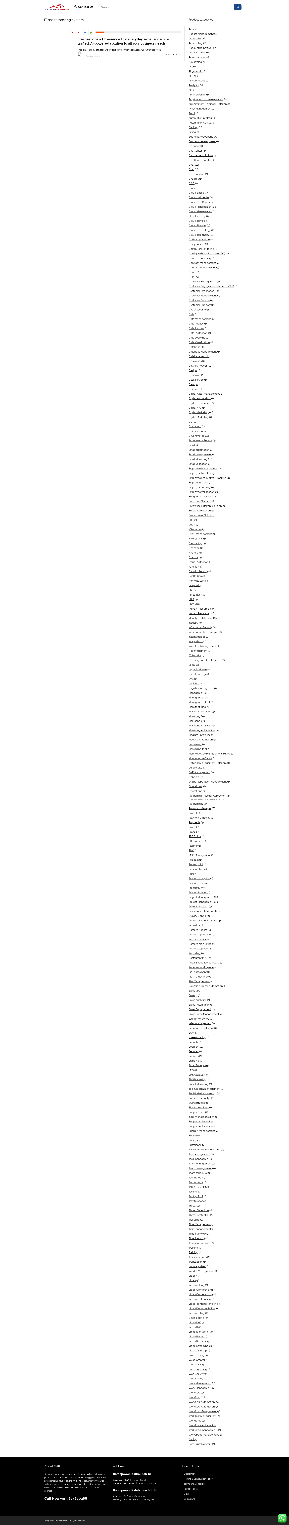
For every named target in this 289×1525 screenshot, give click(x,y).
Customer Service (199, 300)
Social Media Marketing (202, 1093)
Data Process (196, 328)
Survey (193, 1135)
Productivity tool (198, 892)
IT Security (195, 655)
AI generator (196, 71)
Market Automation (200, 711)
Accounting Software (201, 47)
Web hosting (196, 1364)
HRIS (191, 599)
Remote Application (200, 934)
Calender (194, 146)
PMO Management (200, 855)
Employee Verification (201, 491)
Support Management (202, 1130)
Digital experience (199, 403)
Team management (200, 1168)
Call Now (52, 1498)
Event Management (200, 533)
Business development (202, 141)
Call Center (195, 150)
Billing (192, 132)
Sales (192, 990)
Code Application (199, 239)
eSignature (195, 529)
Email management (200, 454)
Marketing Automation (202, 730)
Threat (192, 1205)
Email (192, 445)
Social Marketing (198, 1084)
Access (193, 29)
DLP (191, 421)
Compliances (196, 244)
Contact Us (85, 7)
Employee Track (198, 482)
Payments (194, 822)
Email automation (199, 449)
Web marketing (198, 1369)
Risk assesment (198, 971)
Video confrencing (200, 1299)
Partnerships (196, 803)
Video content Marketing (203, 1303)
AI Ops (192, 75)
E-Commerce (196, 435)
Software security (199, 1098)
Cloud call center (199, 197)
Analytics (194, 85)
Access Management (201, 33)
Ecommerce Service (200, 440)
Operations (195, 786)
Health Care (196, 576)
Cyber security (197, 309)
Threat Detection (199, 1210)
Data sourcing (197, 337)
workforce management (203, 1430)
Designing (195, 375)
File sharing (195, 543)
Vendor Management (201, 1271)
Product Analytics (199, 878)
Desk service (196, 379)
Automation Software (201, 122)
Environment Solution (201, 515)
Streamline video (199, 1107)
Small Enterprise (198, 1065)
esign (192, 524)
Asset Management (200, 108)
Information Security (200, 627)
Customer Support (200, 304)
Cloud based (196, 192)
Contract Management (202, 267)
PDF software (196, 841)
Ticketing (194, 1219)
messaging (195, 744)
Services (194, 1051)
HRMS (192, 604)
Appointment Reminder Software (208, 103)
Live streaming (197, 674)
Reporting (195, 953)
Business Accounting (201, 136)
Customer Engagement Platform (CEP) (211, 286)
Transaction (196, 1261)
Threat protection (199, 1215)
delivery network (198, 365)
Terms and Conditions (194, 1484)
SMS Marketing (197, 1079)
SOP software (197, 1102)
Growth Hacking (198, 571)
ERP (191, 519)
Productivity (196, 887)
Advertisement (197, 57)
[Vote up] (90, 32)
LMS (191, 678)
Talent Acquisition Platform (204, 1149)
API (190, 89)
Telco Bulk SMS (198, 1186)
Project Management (201, 897)
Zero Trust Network (200, 1444)
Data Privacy (196, 323)
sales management (200, 1023)
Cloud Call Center (199, 202)
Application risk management (206, 99)
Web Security (197, 1373)
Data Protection (198, 333)
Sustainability (196, 1144)
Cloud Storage (197, 225)
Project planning (198, 906)
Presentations (197, 869)
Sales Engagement (200, 1009)
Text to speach (197, 1201)
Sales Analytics (197, 1000)
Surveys (193, 1140)
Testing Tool (196, 1196)
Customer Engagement (202, 281)
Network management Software (208, 763)
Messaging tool (198, 748)
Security (193, 1042)
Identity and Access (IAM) (203, 618)
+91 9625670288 (73, 1498)
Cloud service (197, 220)
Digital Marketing (199, 412)
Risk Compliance (199, 976)
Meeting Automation (201, 739)
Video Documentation (202, 1308)
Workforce (195, 1420)
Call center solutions (201, 155)
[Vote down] (85, 32)
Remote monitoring (200, 943)
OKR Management (199, 772)
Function (194, 566)
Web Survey (196, 1378)
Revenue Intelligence (201, 967)
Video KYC (195, 1322)
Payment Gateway (199, 817)
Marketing (194, 716)
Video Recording (199, 1341)
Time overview (197, 1233)
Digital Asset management (204, 393)
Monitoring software (200, 758)
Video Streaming (198, 1345)
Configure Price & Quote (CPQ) (207, 253)
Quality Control (198, 915)
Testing (193, 1191)
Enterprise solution (200, 510)
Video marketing (198, 1331)
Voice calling (196, 1355)
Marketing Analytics (200, 725)
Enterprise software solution (205, 505)
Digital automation (200, 398)
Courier (193, 272)
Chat (191, 164)
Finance (193, 552)
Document (195, 426)
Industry (193, 622)
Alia (79, 56)
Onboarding (196, 777)
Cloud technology (200, 230)
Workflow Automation (202, 1401)
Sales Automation (199, 1004)
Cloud (192, 188)
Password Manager (200, 808)
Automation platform (201, 118)
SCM (191, 1032)
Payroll (193, 827)
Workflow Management (203, 1411)
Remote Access (198, 929)
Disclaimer (189, 1474)
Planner (193, 845)
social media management (204, 1088)
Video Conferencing (201, 1289)
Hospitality (195, 585)
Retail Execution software (204, 962)
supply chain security (201, 1116)
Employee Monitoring (201, 473)
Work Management (200, 1383)
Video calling (196, 1285)
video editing (196, 1317)
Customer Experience (201, 290)
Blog (186, 1494)
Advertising (195, 61)
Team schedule (198, 1172)
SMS (191, 1070)
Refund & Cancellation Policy (198, 1479)
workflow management (202, 1416)
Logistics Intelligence (201, 688)
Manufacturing (197, 706)
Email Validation (198, 463)
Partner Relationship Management (206, 799)
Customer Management (203, 295)
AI (190, 66)
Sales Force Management (204, 1014)
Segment (194, 1046)
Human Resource (199, 608)
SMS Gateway (197, 1074)
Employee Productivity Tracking (207, 477)
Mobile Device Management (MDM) (209, 753)
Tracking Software (199, 1243)
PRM (191, 873)
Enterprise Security (200, 501)
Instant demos (197, 636)
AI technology (197, 80)
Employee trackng (200, 487)
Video (192, 1275)
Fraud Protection (198, 562)
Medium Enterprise (200, 734)
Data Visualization (199, 342)
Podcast (194, 859)
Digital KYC (195, 407)
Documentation (198, 431)
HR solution (195, 594)
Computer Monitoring (201, 248)
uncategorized (197, 1266)
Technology (196, 1177)
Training (193, 1247)
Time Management (200, 1224)
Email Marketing (198, 459)
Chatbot (194, 178)
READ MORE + (172, 54)
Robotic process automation (206, 986)
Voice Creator (197, 1359)
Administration (197, 52)
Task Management (199, 1154)
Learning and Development (205, 660)
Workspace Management (204, 1434)
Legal (192, 664)
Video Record (197, 1336)
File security (196, 538)
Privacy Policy (191, 1489)
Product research (199, 883)
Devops (193, 384)
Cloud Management (200, 206)
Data (191, 314)
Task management (199, 1158)
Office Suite (195, 767)
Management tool (199, 702)
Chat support (196, 174)
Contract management (202, 262)
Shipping (194, 1060)
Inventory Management (202, 646)
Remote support (198, 948)
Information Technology (203, 632)
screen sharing (197, 1037)
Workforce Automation (202, 1425)
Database (194, 347)
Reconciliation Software (203, 920)
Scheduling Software (201, 1028)
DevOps (193, 389)
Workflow (194, 1392)
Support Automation (201, 1121)
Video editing (197, 1313)
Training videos (198, 1257)
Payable (193, 813)
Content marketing (200, 258)
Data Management (200, 318)
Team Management (200, 1163)
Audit (192, 113)
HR (190, 590)
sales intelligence (199, 1018)
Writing (193, 1439)
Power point (196, 864)
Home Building (197, 580)
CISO (192, 183)
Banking (193, 127)
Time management (200, 1229)
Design (193, 370)
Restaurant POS (198, 957)
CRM (191, 276)
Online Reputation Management (208, 781)
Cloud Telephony (199, 234)
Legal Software (198, 669)
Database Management (203, 351)
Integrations (196, 641)
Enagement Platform (201, 496)
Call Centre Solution (201, 160)
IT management (198, 650)
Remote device (198, 939)
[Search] (238, 7)
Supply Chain (197, 1112)
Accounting (196, 38)
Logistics (194, 683)
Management (196, 692)
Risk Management (199, 981)
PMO (191, 850)
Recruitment (196, 925)
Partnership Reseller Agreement (207, 795)
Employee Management (203, 468)
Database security (199, 356)
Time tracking (197, 1238)
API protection (197, 94)
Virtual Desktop (198, 1350)
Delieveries (195, 361)
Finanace (194, 548)
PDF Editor (195, 836)
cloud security (197, 216)
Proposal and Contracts (203, 911)
